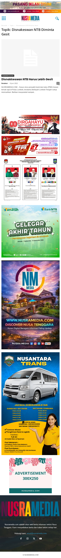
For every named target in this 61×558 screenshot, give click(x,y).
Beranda (4, 25)
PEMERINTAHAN (7, 76)
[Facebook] (21, 539)
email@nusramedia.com (37, 533)
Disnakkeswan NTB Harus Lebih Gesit (27, 79)
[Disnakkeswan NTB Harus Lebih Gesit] (30, 58)
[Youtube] (40, 539)
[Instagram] (27, 539)
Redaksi (4, 83)
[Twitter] (34, 539)
